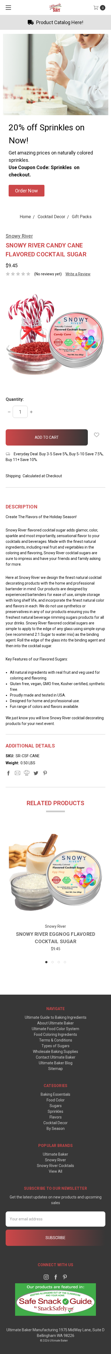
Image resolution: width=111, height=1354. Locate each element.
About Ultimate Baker (55, 1023)
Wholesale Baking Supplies (55, 1051)
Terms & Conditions (55, 1040)
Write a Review (78, 274)
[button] (26, 190)
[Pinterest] (45, 773)
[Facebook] (8, 773)
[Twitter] (36, 773)
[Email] (17, 773)
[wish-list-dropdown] (96, 435)
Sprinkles (55, 1111)
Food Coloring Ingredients (55, 1034)
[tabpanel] (55, 891)
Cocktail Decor (55, 1123)
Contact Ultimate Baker (55, 1057)
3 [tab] (59, 962)
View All (55, 1171)
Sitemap (55, 1068)
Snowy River (55, 1160)
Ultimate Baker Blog (55, 1063)
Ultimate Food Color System (55, 1029)
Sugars (56, 1106)
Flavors (56, 1117)
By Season (56, 1128)
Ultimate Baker (55, 1154)
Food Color (56, 1100)
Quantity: (15, 399)
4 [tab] (65, 962)
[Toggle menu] (7, 7)
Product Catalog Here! (59, 22)
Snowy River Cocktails (55, 1165)
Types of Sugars (55, 1046)
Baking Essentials (55, 1094)
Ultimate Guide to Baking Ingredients (55, 1017)
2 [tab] (52, 962)
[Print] (26, 773)
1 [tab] (46, 962)
